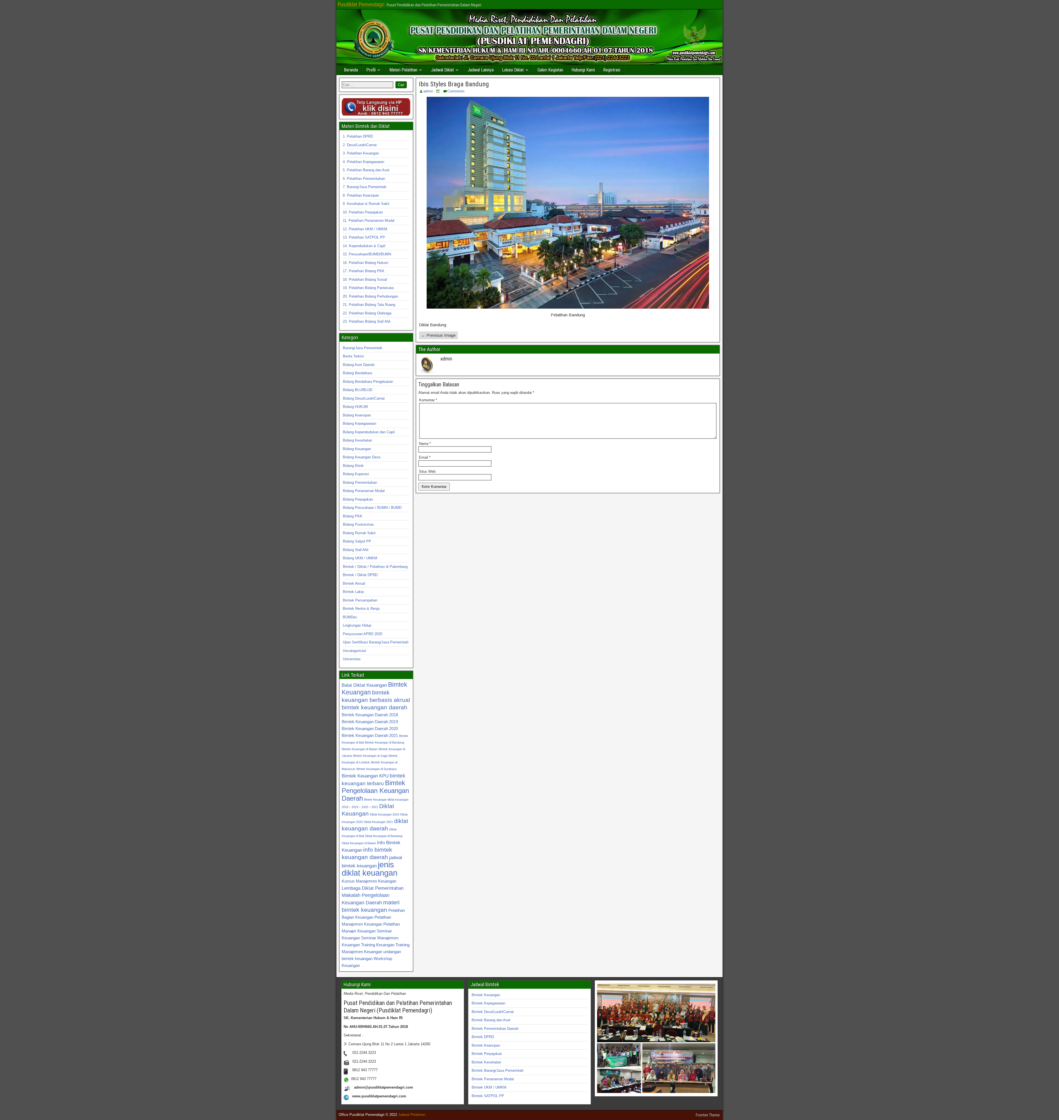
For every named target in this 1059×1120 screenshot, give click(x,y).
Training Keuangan (377, 944)
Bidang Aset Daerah (359, 365)
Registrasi (611, 70)
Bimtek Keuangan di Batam (360, 749)
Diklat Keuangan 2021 (378, 822)
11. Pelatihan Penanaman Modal (368, 220)
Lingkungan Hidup (357, 625)
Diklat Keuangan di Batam (359, 843)
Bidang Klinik (353, 466)
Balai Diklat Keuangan (364, 685)
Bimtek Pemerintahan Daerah (495, 1029)
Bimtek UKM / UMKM (489, 1087)
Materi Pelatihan (403, 70)
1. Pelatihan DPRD (358, 136)
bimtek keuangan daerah (374, 707)
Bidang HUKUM (355, 407)
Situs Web (427, 471)
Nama (425, 444)
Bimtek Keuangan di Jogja (370, 755)
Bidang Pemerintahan (360, 482)
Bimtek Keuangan (486, 995)
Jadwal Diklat (442, 70)
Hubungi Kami (583, 70)
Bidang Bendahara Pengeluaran (368, 381)
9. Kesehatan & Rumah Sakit (366, 204)
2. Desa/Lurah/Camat (360, 145)
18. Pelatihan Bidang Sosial (365, 279)
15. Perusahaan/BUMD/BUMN (367, 254)
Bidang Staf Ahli (355, 550)
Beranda (351, 70)
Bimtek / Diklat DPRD (360, 575)
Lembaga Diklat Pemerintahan (372, 888)
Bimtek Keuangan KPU (365, 776)
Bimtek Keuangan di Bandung (384, 742)
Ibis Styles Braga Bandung (454, 84)
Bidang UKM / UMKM (360, 558)
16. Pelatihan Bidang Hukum (365, 263)
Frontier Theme (708, 1115)
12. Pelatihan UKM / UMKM (365, 229)
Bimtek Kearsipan (486, 1045)
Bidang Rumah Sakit (359, 533)
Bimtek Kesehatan (486, 1062)
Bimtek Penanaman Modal (493, 1079)
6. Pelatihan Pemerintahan (364, 179)
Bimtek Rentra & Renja (361, 608)
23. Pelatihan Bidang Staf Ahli (367, 321)
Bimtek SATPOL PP (488, 1096)
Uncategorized (354, 651)
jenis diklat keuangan (369, 868)
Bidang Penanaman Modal (364, 491)
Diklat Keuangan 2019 (384, 814)
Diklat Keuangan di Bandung (383, 836)
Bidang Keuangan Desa (361, 457)
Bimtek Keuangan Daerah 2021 (370, 735)
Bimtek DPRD (483, 1037)
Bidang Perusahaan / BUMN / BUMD (372, 508)
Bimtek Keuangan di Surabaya (376, 769)
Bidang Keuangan (357, 449)
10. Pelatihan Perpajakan (363, 212)
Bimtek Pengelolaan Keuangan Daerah (375, 790)
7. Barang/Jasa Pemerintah (364, 187)
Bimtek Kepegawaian (488, 1003)
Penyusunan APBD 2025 (362, 634)
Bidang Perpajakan (358, 499)
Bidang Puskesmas (358, 524)
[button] (656, 1013)
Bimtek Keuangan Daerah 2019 (370, 721)
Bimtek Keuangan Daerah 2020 (370, 728)
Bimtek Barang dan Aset (491, 1020)
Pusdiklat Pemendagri (361, 4)
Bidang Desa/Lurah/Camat (364, 398)
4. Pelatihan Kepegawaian (363, 162)
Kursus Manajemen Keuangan (369, 881)
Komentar (428, 400)
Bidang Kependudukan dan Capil (369, 432)
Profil (371, 70)
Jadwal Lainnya (481, 70)
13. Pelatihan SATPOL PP (364, 237)
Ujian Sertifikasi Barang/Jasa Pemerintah (375, 642)
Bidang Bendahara (357, 373)
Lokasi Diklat (513, 70)
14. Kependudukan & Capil (364, 246)
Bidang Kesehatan (357, 440)
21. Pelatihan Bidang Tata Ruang (369, 305)
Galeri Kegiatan (550, 70)
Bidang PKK (352, 516)
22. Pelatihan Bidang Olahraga (367, 313)
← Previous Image (438, 335)
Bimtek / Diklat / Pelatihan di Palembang (375, 567)
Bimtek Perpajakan (487, 1054)
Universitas (352, 659)
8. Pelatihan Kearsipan (361, 195)
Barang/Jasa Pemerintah (362, 348)
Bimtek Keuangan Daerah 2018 (370, 714)
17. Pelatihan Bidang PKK (363, 271)
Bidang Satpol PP (357, 541)
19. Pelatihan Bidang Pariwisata (368, 288)
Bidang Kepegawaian (359, 423)
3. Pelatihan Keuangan (361, 153)
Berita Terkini (353, 356)
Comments (456, 91)
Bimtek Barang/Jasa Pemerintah (497, 1070)
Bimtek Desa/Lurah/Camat (493, 1012)
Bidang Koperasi (356, 474)
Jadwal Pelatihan (411, 1115)
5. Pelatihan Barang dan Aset (366, 170)
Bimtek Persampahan (360, 600)
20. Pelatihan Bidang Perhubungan (370, 296)
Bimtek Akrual (354, 583)
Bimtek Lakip (353, 592)
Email (424, 457)
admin (428, 91)
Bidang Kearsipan (357, 415)
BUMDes (350, 617)
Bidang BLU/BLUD (357, 390)
